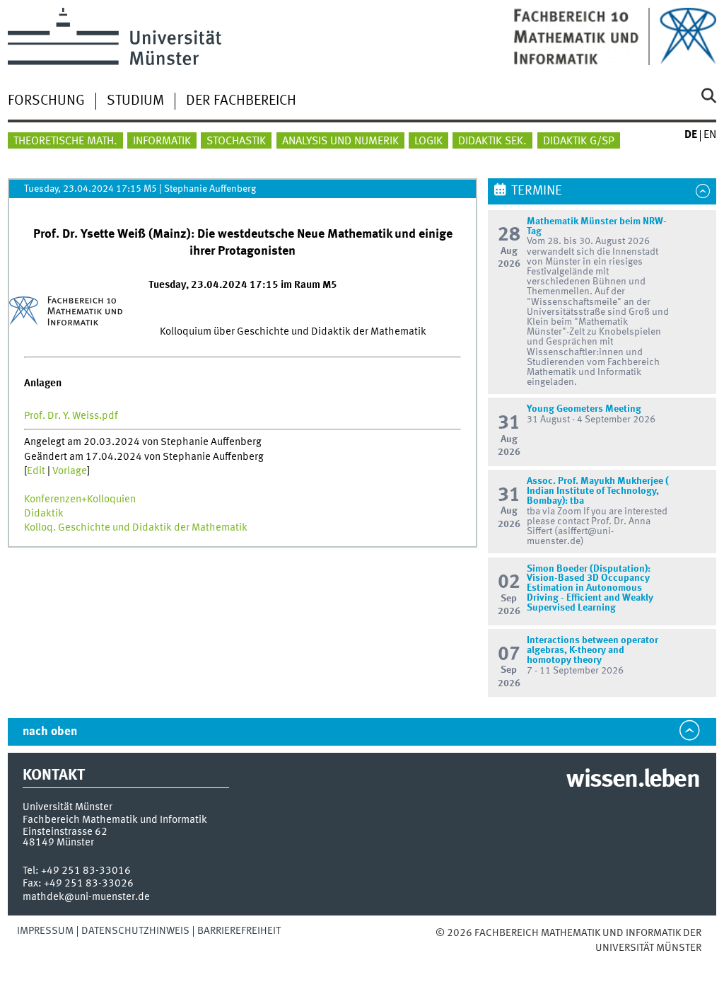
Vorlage (69, 471)
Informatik (162, 141)
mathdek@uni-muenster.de (86, 897)
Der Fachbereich (241, 101)
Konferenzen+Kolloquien (80, 499)
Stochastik (236, 141)
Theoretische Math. (65, 141)
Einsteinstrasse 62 (65, 832)
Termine (536, 191)
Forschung (46, 101)
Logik (428, 141)
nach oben (50, 732)
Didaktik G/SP (578, 141)
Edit (36, 471)
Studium (135, 101)
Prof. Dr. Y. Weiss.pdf (71, 416)
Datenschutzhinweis (135, 931)
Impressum (45, 931)
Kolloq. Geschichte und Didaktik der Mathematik (135, 527)
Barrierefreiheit (239, 931)
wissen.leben (632, 780)
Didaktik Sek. (492, 141)
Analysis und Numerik (340, 141)
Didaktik (44, 513)
